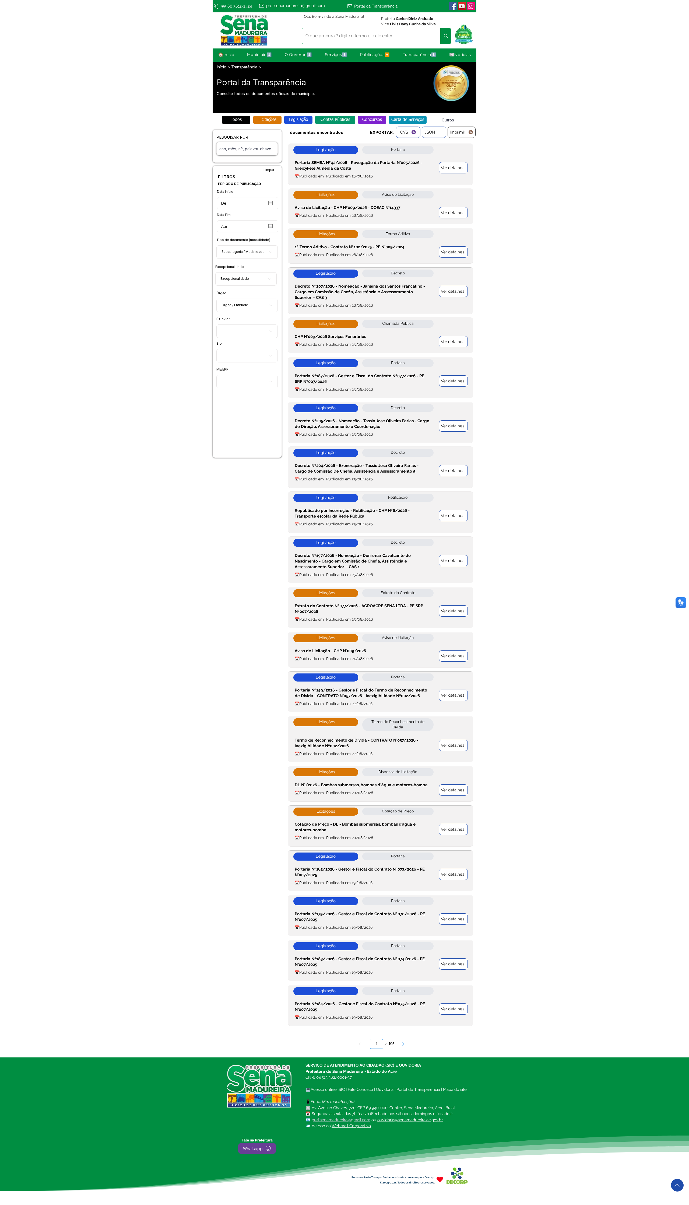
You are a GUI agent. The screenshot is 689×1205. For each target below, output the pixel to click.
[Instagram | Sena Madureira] (471, 6)
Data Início (225, 191)
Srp (219, 343)
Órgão (221, 293)
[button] (260, 54)
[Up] (677, 1185)
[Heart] (439, 1179)
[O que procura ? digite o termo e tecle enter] (445, 36)
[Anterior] (360, 1044)
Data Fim (224, 214)
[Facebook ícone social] (453, 6)
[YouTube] (462, 6)
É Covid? (223, 319)
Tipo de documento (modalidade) (243, 240)
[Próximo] (403, 1044)
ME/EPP (222, 369)
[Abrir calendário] (270, 203)
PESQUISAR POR (232, 137)
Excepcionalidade (229, 266)
